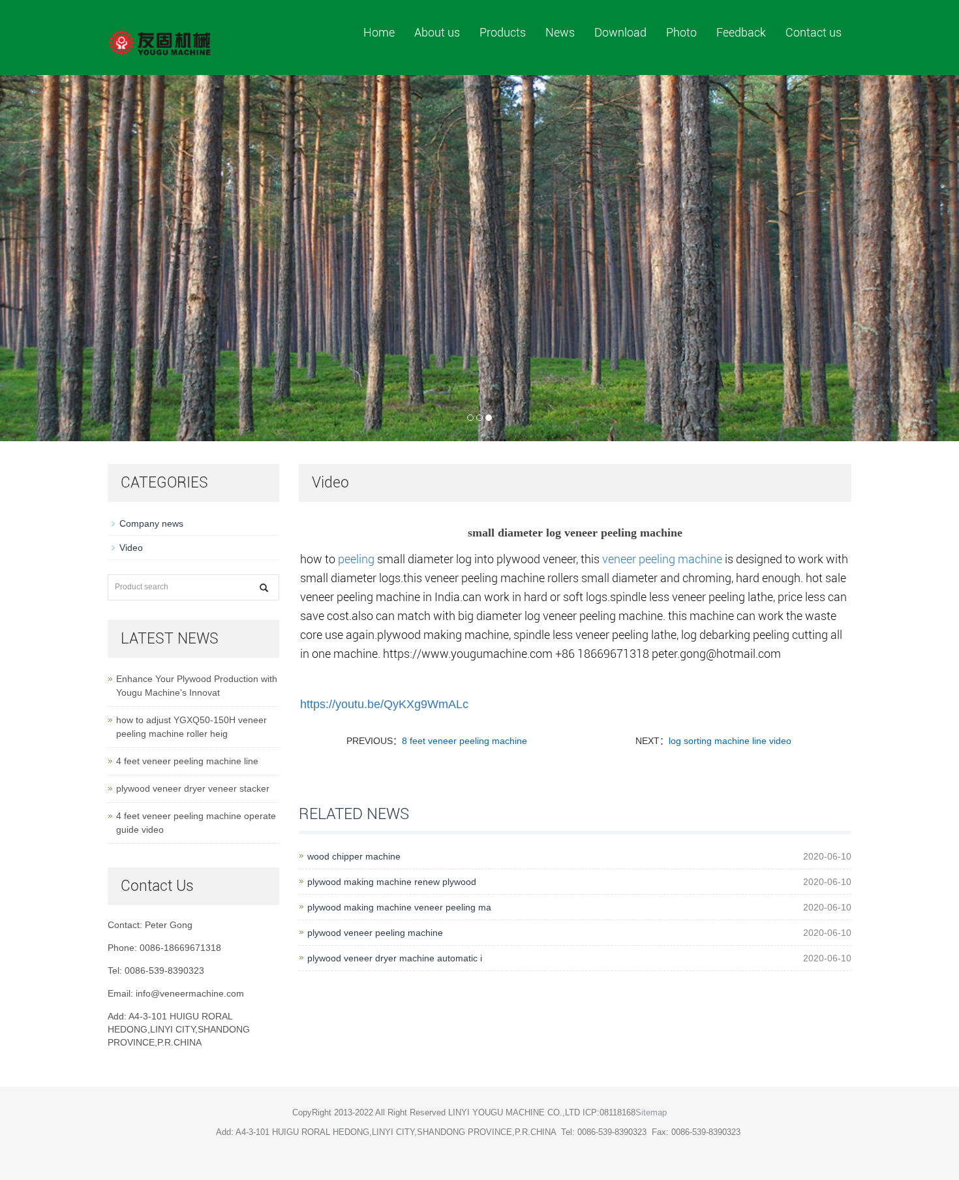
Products (503, 32)
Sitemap (651, 1112)
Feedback (741, 32)
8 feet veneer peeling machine (464, 741)
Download (620, 32)
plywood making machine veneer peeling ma (399, 907)
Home (379, 32)
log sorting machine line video (730, 741)
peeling (356, 559)
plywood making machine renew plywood (391, 882)
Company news (151, 523)
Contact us (813, 32)
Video (131, 547)
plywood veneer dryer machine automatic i (394, 958)
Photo (681, 32)
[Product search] (264, 588)
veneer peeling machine (662, 559)
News (560, 32)
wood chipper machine (354, 856)
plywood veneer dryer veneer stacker (192, 788)
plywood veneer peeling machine (375, 932)
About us (437, 32)
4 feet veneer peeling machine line (187, 761)
